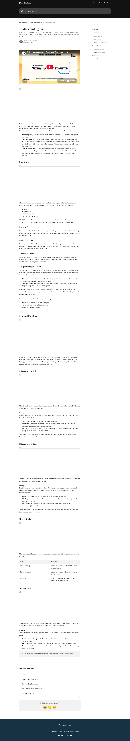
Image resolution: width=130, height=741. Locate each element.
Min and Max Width (98, 49)
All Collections (23, 22)
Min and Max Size (97, 46)
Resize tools (95, 55)
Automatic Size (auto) (99, 39)
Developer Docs (97, 3)
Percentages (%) (97, 36)
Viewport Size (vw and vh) (100, 42)
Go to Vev (107, 3)
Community (87, 3)
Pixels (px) (96, 32)
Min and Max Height (99, 52)
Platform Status (68, 731)
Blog (60, 731)
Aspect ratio (95, 59)
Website (77, 731)
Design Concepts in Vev (36, 22)
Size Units (95, 29)
